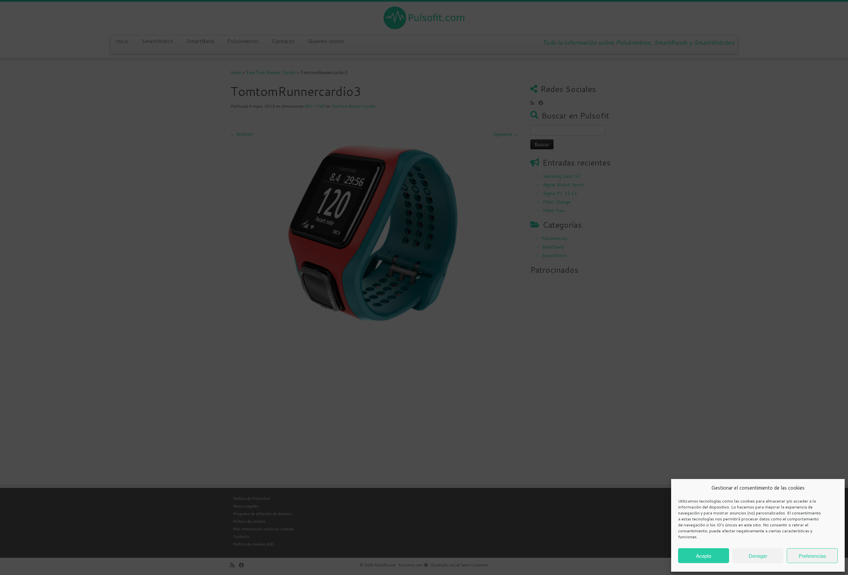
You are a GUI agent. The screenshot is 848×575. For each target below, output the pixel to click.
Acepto (703, 555)
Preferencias (812, 555)
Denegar (758, 555)
